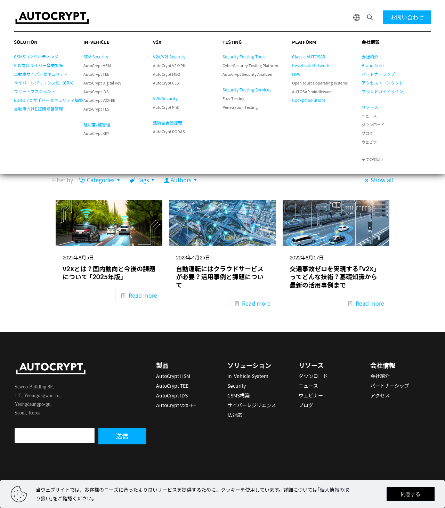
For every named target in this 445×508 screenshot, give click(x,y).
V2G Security (165, 98)
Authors (181, 180)
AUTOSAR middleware (312, 92)
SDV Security (95, 57)
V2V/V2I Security (169, 57)
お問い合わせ (407, 17)
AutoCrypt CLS (166, 83)
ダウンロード (373, 125)
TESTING (232, 42)
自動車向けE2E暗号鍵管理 (38, 109)
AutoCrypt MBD (166, 74)
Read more (143, 295)
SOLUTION (26, 42)
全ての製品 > (372, 159)
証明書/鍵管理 (96, 124)
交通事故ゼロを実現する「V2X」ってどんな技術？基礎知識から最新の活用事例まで (333, 277)
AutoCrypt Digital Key (102, 83)
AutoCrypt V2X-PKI (169, 65)
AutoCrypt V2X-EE (99, 100)
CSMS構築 (238, 395)
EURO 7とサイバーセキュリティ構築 (48, 100)
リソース (370, 107)
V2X (157, 42)
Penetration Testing (240, 107)
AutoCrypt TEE (96, 74)
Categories (100, 180)
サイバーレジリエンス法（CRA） (45, 83)
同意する (410, 494)
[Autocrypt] (52, 17)
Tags (143, 180)
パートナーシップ (378, 74)
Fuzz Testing (233, 99)
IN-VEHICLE (96, 42)
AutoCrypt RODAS (169, 132)
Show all (382, 180)
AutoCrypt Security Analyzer (247, 74)
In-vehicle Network (311, 65)
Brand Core (373, 65)
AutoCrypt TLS (96, 109)
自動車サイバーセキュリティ (41, 74)
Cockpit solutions (309, 100)
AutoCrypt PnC (166, 107)
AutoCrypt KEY (96, 133)
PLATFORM (304, 42)
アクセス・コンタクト (382, 83)
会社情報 (371, 42)
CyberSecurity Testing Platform (250, 65)
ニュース (369, 116)
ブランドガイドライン (382, 91)
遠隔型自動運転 (167, 123)
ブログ (367, 133)
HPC (296, 74)
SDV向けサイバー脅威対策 (38, 65)
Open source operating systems (320, 83)
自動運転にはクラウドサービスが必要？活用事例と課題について (220, 277)
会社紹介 (370, 57)
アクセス (380, 395)
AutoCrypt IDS (96, 92)
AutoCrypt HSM (97, 65)
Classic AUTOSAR (308, 57)
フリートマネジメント (35, 91)
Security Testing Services (247, 90)
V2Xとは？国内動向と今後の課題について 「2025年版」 (109, 272)
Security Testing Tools (244, 57)
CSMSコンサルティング (36, 57)
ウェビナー (371, 142)
